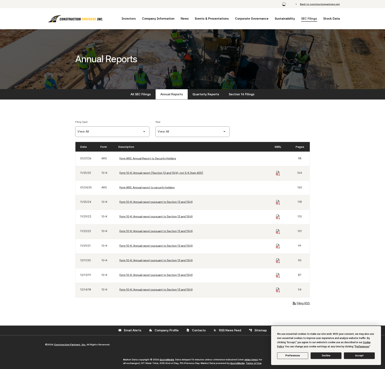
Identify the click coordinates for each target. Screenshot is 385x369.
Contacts (196, 330)
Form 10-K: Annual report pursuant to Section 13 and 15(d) (156, 201)
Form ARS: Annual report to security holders (147, 187)
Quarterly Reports (205, 94)
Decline (326, 355)
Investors (129, 18)
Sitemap (258, 330)
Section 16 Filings (241, 94)
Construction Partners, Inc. (70, 344)
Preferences (292, 355)
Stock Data (331, 18)
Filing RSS (301, 303)
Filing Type (81, 122)
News (185, 18)
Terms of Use (253, 363)
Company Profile (164, 330)
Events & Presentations (212, 18)
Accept (359, 355)
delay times (251, 359)
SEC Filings (309, 18)
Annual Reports (171, 94)
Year (157, 122)
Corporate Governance (251, 18)
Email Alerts (129, 330)
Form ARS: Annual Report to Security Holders (148, 158)
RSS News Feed (227, 330)
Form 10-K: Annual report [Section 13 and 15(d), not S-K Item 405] (161, 172)
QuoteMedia (167, 359)
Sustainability (285, 18)
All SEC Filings (141, 94)
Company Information (158, 18)
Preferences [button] (362, 346)
